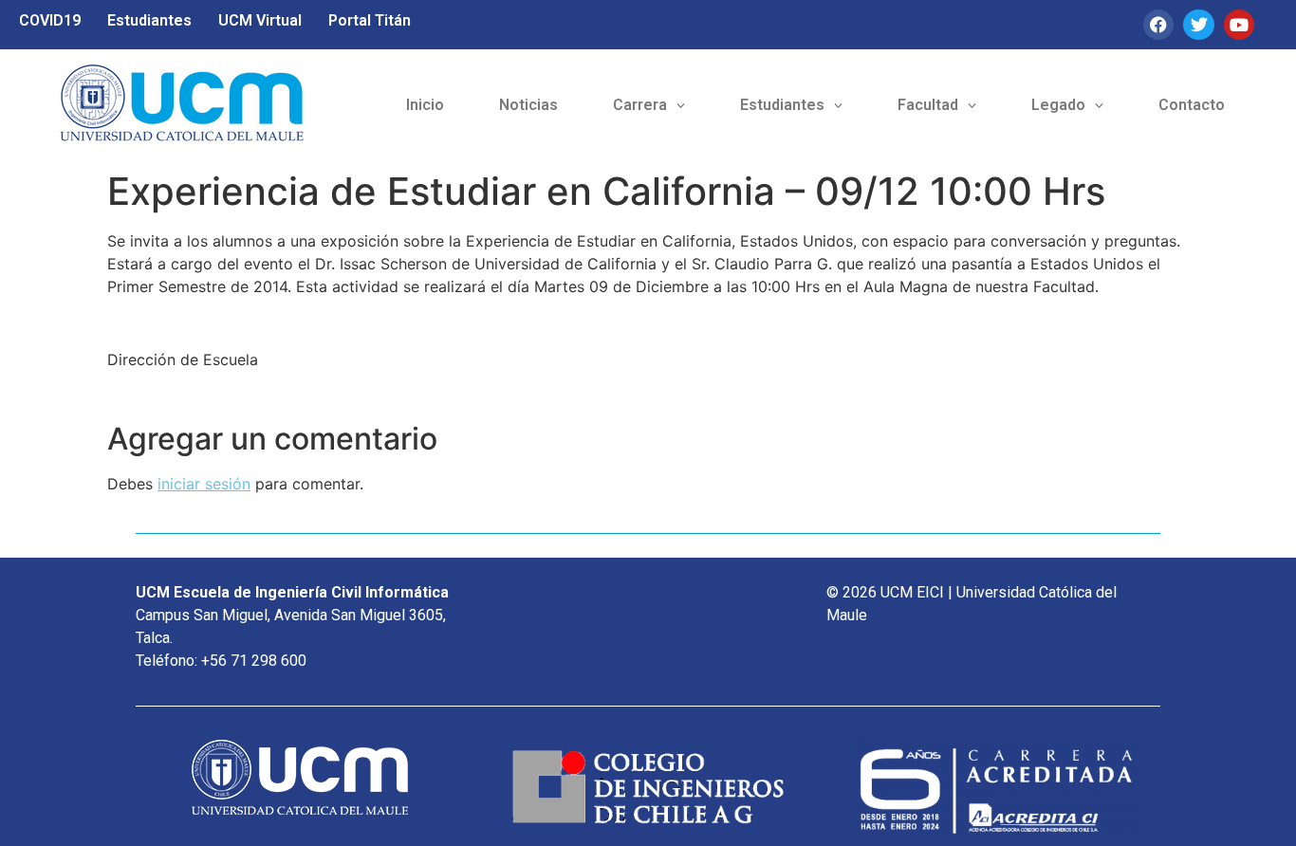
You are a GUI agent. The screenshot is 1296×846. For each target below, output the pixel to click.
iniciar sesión (203, 483)
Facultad (928, 105)
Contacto (1191, 105)
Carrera (640, 105)
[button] (649, 105)
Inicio (425, 105)
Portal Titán (369, 20)
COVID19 (50, 20)
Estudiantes (149, 20)
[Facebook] (1158, 24)
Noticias (528, 105)
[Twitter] (1198, 24)
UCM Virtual (260, 20)
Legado (1058, 105)
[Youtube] (1239, 24)
